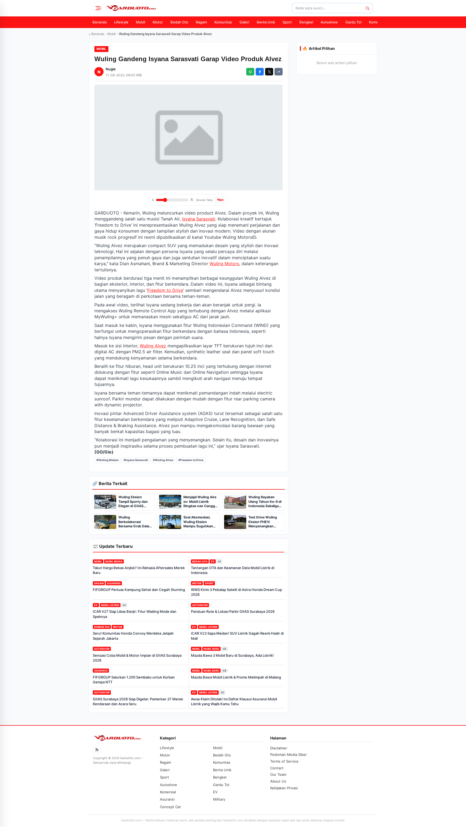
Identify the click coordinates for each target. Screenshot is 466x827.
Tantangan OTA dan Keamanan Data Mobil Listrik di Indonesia (232, 570)
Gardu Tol (353, 22)
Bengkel (306, 22)
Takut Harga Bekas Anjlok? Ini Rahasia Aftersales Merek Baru (139, 570)
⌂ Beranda (96, 34)
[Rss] (97, 749)
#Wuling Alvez (163, 460)
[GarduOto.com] (131, 8)
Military (219, 799)
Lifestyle (121, 22)
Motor (158, 22)
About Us (278, 781)
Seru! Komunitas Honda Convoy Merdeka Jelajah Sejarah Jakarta (133, 635)
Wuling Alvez (153, 345)
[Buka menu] (97, 8)
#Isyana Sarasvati (136, 460)
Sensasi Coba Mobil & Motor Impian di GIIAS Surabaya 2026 (137, 657)
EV (212, 561)
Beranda (99, 22)
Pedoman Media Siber (288, 754)
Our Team (278, 774)
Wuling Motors (224, 263)
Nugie (111, 69)
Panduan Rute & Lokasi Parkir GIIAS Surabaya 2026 (233, 611)
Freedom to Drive (165, 290)
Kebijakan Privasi (284, 788)
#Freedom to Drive (190, 460)
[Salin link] (279, 71)
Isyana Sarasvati (198, 219)
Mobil (140, 22)
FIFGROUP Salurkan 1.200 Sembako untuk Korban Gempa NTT (134, 679)
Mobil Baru (211, 648)
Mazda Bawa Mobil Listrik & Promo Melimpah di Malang (236, 677)
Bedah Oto (179, 22)
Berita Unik (266, 22)
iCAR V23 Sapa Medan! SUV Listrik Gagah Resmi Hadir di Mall (237, 635)
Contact (276, 768)
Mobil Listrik (110, 605)
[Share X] (269, 71)
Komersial (377, 22)
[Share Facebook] (260, 71)
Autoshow (329, 22)
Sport (287, 22)
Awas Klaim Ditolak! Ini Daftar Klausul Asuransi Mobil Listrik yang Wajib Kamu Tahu (234, 701)
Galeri (244, 22)
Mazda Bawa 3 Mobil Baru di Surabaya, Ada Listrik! (232, 655)
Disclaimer (278, 748)
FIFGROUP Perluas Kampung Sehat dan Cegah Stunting (139, 589)
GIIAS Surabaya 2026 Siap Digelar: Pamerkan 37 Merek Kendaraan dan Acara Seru (138, 701)
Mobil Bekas (113, 561)
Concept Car (170, 807)
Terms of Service (284, 761)
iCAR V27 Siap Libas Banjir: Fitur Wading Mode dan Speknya (134, 613)
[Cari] (367, 8)
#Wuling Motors (107, 460)
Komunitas (223, 22)
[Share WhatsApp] (250, 71)
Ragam (201, 22)
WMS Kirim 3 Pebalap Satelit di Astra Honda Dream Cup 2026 (236, 592)
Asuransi (114, 583)
